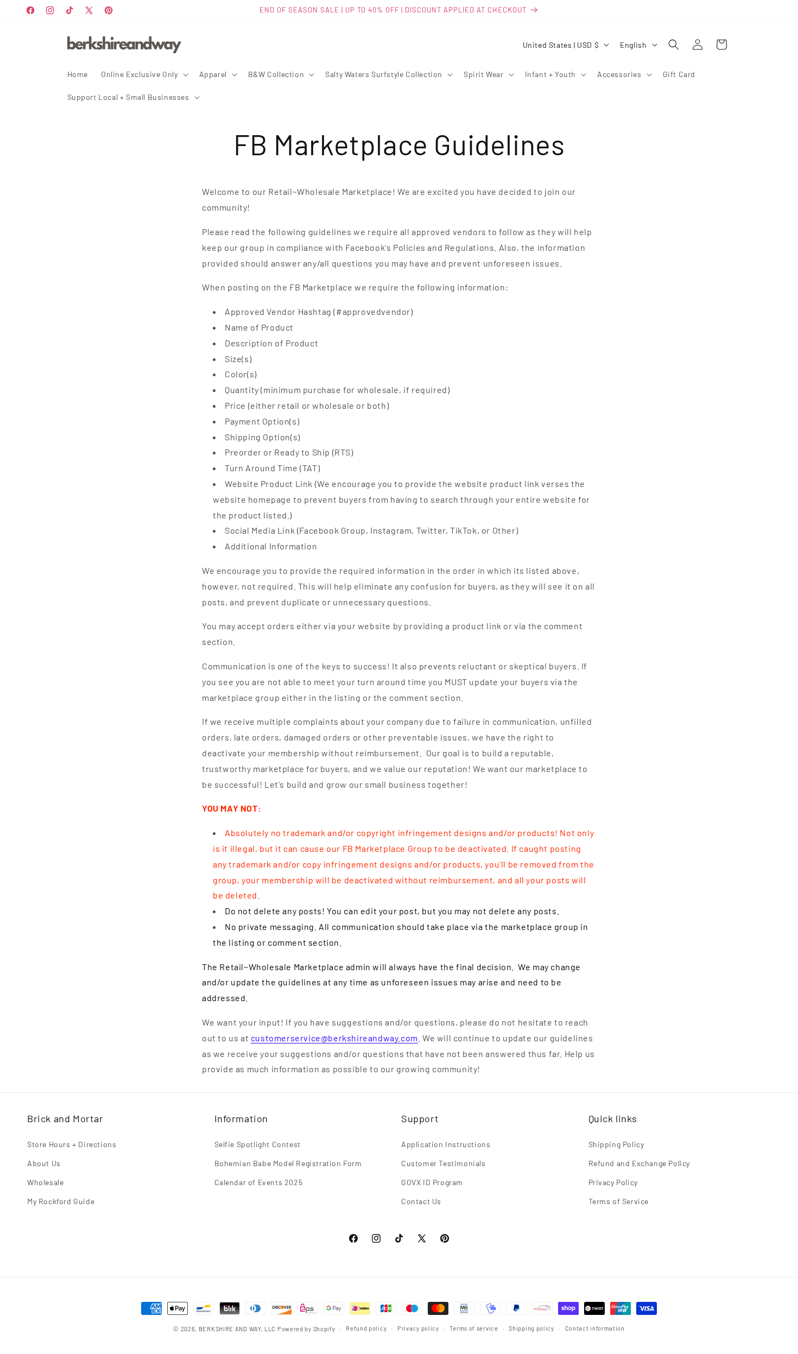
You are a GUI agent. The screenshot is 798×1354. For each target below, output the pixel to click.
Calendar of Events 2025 (258, 1182)
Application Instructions (445, 1144)
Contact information (595, 1328)
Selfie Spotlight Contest (257, 1144)
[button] (143, 74)
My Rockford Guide (60, 1201)
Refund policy (366, 1328)
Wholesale (45, 1182)
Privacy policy (418, 1328)
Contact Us (421, 1201)
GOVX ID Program (432, 1182)
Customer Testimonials (443, 1163)
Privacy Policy (613, 1182)
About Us (44, 1163)
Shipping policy (531, 1328)
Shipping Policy (616, 1144)
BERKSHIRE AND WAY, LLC (237, 1328)
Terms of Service (618, 1201)
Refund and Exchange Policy (639, 1163)
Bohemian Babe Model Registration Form (288, 1163)
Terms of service (473, 1328)
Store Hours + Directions (71, 1144)
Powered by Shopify (306, 1328)
